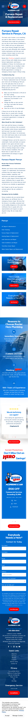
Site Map (14, 681)
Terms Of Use (14, 677)
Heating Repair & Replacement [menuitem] (10, 236)
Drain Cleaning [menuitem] (6, 230)
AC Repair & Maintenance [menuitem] (9, 226)
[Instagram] (14, 646)
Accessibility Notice (14, 671)
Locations (14, 693)
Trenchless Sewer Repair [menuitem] (8, 246)
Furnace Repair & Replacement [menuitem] (10, 233)
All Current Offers (14, 526)
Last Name (4, 552)
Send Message (14, 609)
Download (15, 507)
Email (15, 503)
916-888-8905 (14, 631)
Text (15, 500)
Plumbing (11, 58)
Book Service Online (14, 22)
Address (4, 571)
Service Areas (14, 661)
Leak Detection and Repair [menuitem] (9, 239)
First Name (4, 545)
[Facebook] (8, 646)
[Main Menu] (3, 6)
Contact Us (14, 663)
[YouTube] (19, 646)
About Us (14, 654)
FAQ (14, 679)
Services (14, 656)
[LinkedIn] (16, 646)
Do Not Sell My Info (14, 675)
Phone (3, 558)
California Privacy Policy (14, 673)
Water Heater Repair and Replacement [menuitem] (12, 249)
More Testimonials (14, 441)
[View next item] (15, 437)
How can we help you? (8, 585)
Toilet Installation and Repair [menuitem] (9, 243)
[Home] (13, 6)
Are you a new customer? (9, 578)
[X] (11, 646)
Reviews (14, 658)
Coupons (14, 660)
